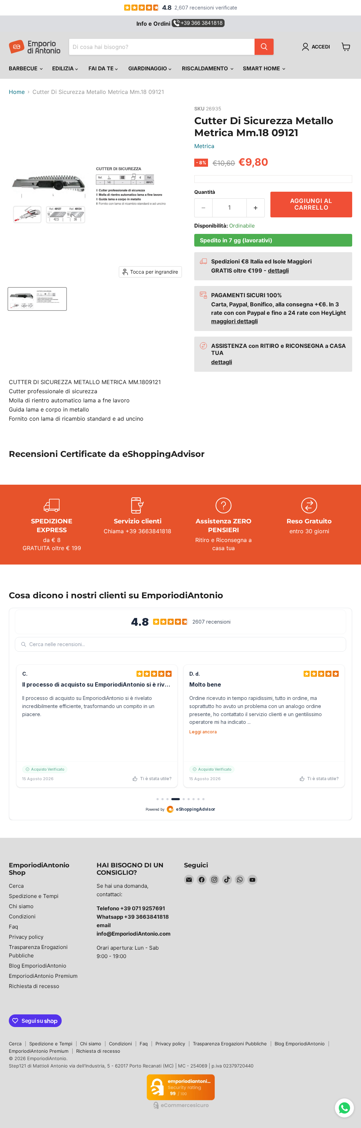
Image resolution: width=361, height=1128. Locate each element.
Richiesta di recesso (34, 986)
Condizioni (22, 916)
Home (17, 92)
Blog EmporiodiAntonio (37, 965)
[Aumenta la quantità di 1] (256, 207)
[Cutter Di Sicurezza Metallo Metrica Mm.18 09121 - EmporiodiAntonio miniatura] (37, 299)
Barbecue (24, 68)
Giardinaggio (148, 68)
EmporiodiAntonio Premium (43, 976)
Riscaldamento (206, 68)
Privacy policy (26, 936)
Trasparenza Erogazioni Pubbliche (230, 1043)
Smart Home (262, 68)
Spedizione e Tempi (34, 896)
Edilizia (63, 68)
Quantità (204, 192)
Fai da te (101, 68)
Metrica (204, 145)
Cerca (16, 885)
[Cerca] (264, 47)
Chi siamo (21, 906)
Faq (13, 926)
